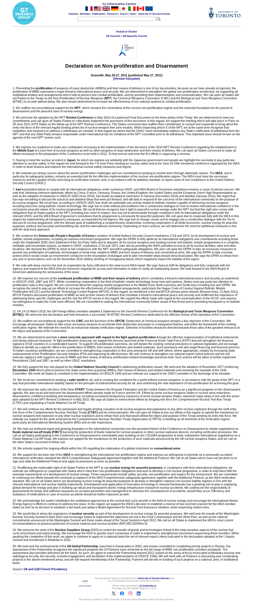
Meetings (85, 14)
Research (112, 14)
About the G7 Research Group (154, 14)
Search (123, 14)
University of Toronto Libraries (154, 578)
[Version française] (126, 78)
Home (133, 14)
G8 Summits (113, 36)
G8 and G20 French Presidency (45, 569)
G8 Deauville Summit (135, 36)
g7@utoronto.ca (147, 585)
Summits (73, 14)
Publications (98, 14)
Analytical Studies (126, 31)
